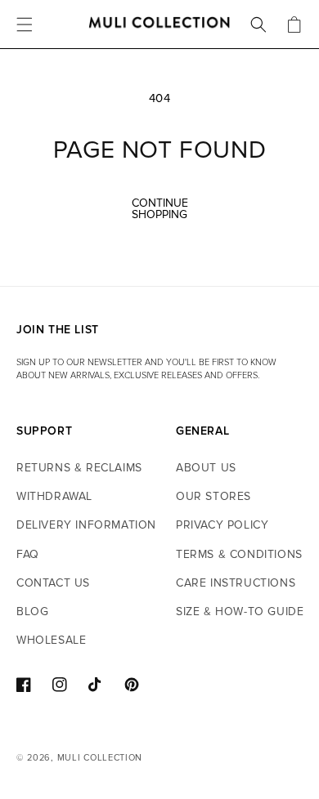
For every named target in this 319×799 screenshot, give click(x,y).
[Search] (258, 24)
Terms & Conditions (239, 554)
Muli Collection (100, 757)
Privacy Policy (222, 525)
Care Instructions (235, 583)
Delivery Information (86, 525)
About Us (206, 468)
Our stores (213, 496)
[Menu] (25, 24)
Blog (32, 611)
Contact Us (53, 583)
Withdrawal (54, 496)
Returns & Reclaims (79, 468)
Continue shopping (160, 208)
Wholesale (51, 640)
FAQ (27, 554)
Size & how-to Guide (239, 611)
